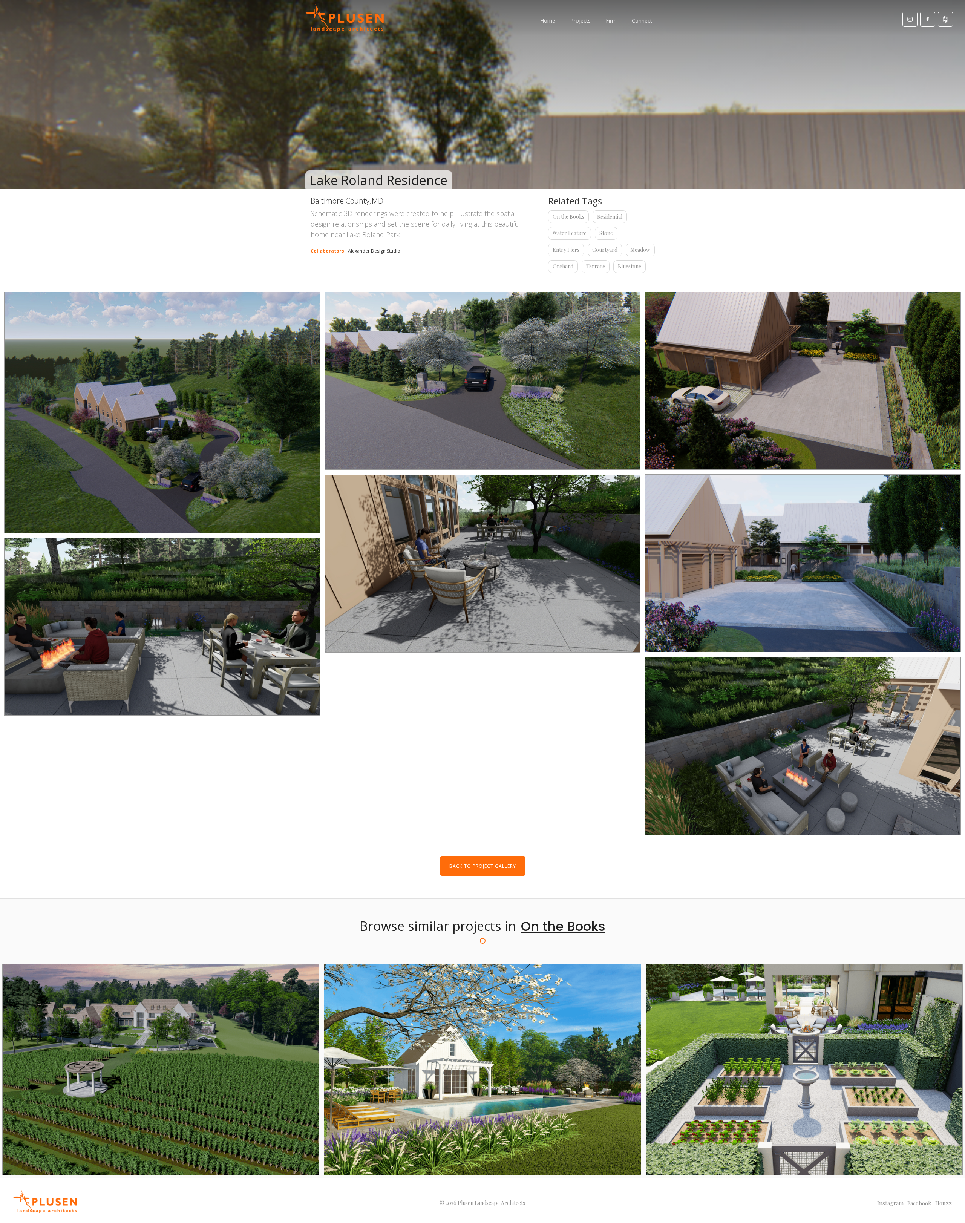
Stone (606, 233)
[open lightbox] (162, 412)
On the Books (568, 216)
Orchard (563, 266)
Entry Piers (566, 249)
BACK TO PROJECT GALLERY (482, 866)
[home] (344, 18)
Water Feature (570, 233)
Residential (609, 216)
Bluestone (629, 266)
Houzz (943, 1203)
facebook (919, 1203)
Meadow (640, 249)
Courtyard (604, 249)
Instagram (890, 1203)
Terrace (595, 266)
